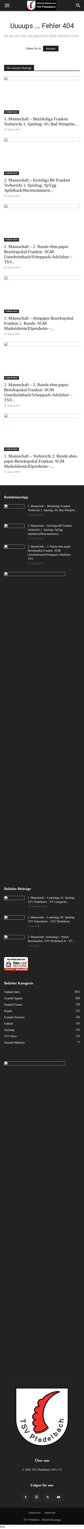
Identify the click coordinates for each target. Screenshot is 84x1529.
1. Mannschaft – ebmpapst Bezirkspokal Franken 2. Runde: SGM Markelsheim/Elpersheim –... (38, 323)
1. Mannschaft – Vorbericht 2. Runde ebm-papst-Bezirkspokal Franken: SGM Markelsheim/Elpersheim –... (41, 461)
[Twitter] (47, 1498)
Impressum (49, 1512)
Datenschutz (35, 1512)
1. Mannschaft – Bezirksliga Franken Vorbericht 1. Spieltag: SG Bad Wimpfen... (41, 121)
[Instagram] (36, 1497)
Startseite (50, 48)
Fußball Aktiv (11, 112)
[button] (78, 5)
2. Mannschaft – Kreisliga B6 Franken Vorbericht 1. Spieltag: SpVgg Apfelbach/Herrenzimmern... (37, 185)
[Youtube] (58, 1498)
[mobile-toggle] (6, 5)
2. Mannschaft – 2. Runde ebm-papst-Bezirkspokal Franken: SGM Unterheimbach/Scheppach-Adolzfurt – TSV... (38, 254)
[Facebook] (25, 1498)
